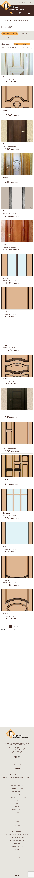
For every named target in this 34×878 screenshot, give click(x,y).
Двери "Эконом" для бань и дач (17, 834)
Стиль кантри (26, 48)
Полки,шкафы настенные (17, 797)
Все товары (6, 44)
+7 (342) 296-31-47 (18, 748)
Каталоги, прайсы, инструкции (12, 37)
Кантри (17, 813)
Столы (17, 782)
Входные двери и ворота (17, 837)
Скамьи (17, 794)
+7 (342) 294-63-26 (20, 751)
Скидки (17, 872)
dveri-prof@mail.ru (19, 753)
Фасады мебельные (17, 774)
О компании (17, 764)
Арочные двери (17, 831)
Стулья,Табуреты (17, 785)
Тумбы (17, 803)
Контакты (17, 858)
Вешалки (17, 800)
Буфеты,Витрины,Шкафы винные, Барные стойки (17, 778)
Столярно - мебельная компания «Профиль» (16, 20)
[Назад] (2, 626)
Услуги (17, 821)
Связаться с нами (24, 3)
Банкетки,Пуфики (17, 788)
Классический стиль (21, 44)
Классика (17, 806)
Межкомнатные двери (9, 33)
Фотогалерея (25, 33)
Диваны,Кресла (17, 791)
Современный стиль (9, 48)
